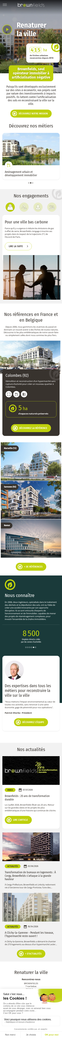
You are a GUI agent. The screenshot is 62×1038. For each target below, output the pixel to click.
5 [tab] (33, 644)
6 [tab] (35, 644)
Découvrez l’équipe (33, 719)
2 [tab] (30, 183)
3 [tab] (32, 183)
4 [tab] (31, 644)
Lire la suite (16, 246)
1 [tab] (28, 183)
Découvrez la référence (33, 428)
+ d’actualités (33, 951)
